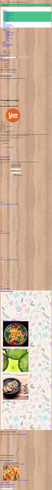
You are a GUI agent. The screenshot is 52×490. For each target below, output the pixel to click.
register (10, 78)
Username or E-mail (15, 166)
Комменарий (6, 143)
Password (13, 170)
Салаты (7, 17)
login (7, 78)
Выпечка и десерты (10, 13)
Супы (7, 20)
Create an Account (18, 175)
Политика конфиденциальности (7, 484)
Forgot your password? (16, 165)
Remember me (15, 174)
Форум (4, 23)
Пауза (2, 57)
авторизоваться (23, 434)
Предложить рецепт (7, 24)
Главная (4, 9)
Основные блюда (9, 15)
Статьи (4, 22)
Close (2, 163)
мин (17, 57)
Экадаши (8, 21)
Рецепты (5, 10)
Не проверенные (9, 147)
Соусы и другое (9, 18)
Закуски (7, 14)
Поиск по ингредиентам (8, 25)
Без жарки (8, 12)
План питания (6, 26)
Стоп (19, 57)
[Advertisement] (26, 89)
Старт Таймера (24, 57)
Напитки (7, 16)
